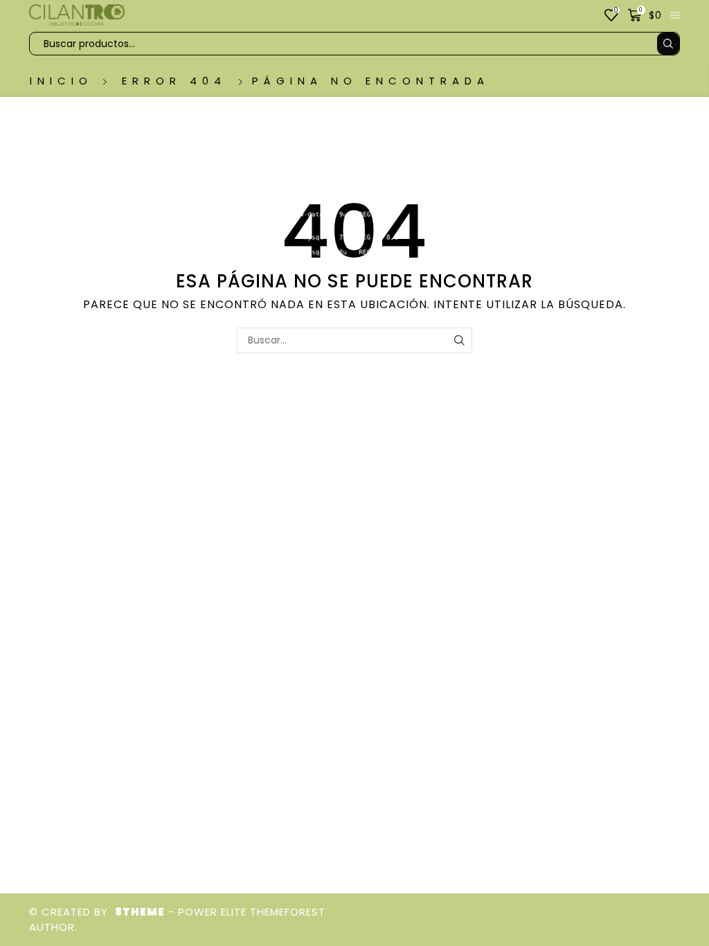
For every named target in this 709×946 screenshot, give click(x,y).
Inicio (61, 80)
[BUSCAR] (459, 340)
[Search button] (668, 44)
